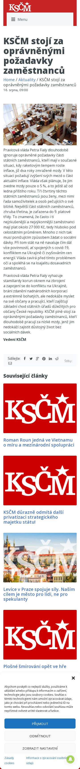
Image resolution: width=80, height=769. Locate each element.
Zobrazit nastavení (40, 748)
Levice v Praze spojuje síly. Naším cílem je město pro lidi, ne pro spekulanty (39, 594)
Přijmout (40, 723)
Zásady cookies (9, 760)
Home (9, 79)
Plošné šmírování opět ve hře (34, 666)
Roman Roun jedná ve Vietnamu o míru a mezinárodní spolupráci (38, 442)
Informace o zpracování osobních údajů (47, 760)
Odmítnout (40, 736)
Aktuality (27, 79)
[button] (73, 678)
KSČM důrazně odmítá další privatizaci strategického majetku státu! (33, 517)
